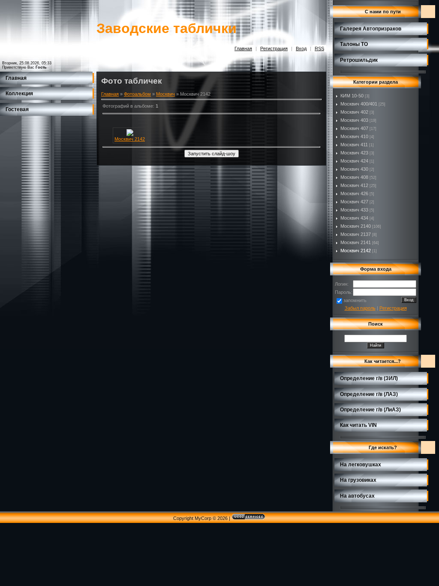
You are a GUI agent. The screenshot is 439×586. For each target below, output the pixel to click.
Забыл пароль (360, 308)
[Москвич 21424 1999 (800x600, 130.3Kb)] (129, 134)
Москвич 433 (354, 209)
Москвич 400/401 (358, 103)
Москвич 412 (354, 185)
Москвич (165, 94)
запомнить (355, 300)
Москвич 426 (354, 193)
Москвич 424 (354, 160)
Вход (301, 48)
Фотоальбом (137, 94)
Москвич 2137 (355, 234)
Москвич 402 (354, 112)
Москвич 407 (354, 128)
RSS (319, 48)
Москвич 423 (354, 152)
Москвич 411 (354, 144)
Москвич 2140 (355, 226)
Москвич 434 (354, 218)
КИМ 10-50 (352, 95)
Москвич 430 (354, 169)
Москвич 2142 (129, 139)
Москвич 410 (354, 136)
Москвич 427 (354, 201)
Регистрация (274, 48)
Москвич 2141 (355, 242)
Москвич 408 (354, 177)
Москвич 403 (354, 120)
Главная (243, 48)
